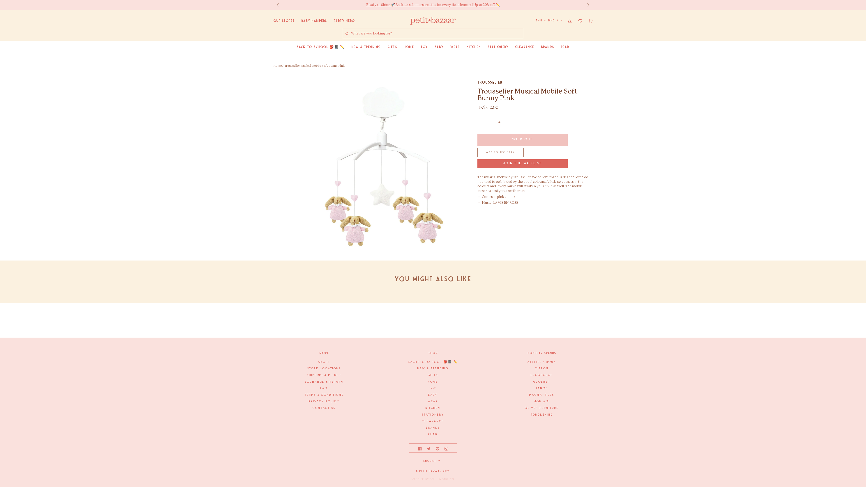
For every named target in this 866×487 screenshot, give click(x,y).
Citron (541, 368)
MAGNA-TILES (541, 394)
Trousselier (489, 82)
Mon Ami (542, 401)
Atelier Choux (541, 362)
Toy (433, 388)
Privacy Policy (324, 401)
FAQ (324, 388)
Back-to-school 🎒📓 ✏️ (433, 362)
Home (277, 65)
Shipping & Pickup (324, 375)
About (324, 362)
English (430, 461)
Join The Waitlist (522, 163)
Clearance (433, 421)
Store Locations (324, 368)
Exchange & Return (324, 381)
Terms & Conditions (324, 394)
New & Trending (433, 368)
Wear (433, 401)
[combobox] (437, 34)
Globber (541, 381)
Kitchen (433, 408)
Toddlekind (542, 414)
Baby (433, 394)
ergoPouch (542, 375)
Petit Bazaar (430, 471)
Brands (433, 427)
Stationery (433, 414)
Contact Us (324, 408)
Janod (541, 388)
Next (586, 4)
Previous (280, 4)
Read (433, 434)
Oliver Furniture (542, 408)
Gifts (433, 375)
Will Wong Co (442, 479)
